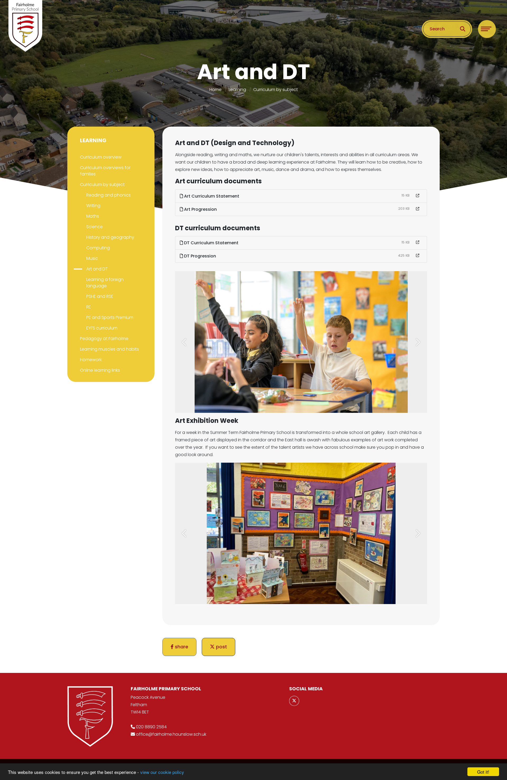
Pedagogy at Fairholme (104, 339)
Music (92, 258)
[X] (294, 701)
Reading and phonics (108, 195)
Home (215, 90)
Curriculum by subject (275, 90)
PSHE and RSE (99, 296)
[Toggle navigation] (487, 29)
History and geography (110, 237)
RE (88, 307)
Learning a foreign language (105, 282)
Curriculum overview (100, 157)
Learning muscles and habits (109, 349)
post (221, 647)
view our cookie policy (162, 772)
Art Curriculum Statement (211, 196)
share (180, 647)
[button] (184, 342)
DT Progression (199, 256)
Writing (93, 206)
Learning (237, 90)
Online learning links (100, 370)
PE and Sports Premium (109, 317)
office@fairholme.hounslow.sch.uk (171, 734)
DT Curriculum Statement (210, 243)
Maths (92, 216)
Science (94, 227)
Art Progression (200, 209)
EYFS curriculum (102, 328)
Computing (98, 248)
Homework (91, 360)
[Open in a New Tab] (417, 196)
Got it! (483, 771)
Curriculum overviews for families (105, 171)
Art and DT (97, 269)
